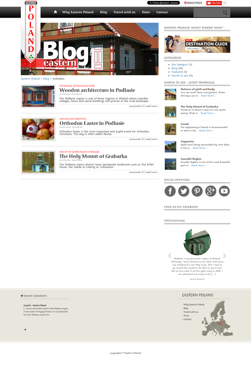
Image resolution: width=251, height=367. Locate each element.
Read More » (208, 95)
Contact (162, 12)
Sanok (185, 124)
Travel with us (124, 12)
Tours (146, 12)
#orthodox (65, 94)
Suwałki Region (191, 159)
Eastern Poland (31, 31)
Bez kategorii (179, 64)
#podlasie (77, 94)
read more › (152, 106)
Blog (103, 12)
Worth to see (179, 75)
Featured (177, 72)
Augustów (187, 141)
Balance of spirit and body (198, 89)
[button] (169, 254)
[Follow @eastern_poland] (184, 191)
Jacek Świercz (197, 279)
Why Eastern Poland (78, 12)
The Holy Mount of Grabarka (199, 106)
